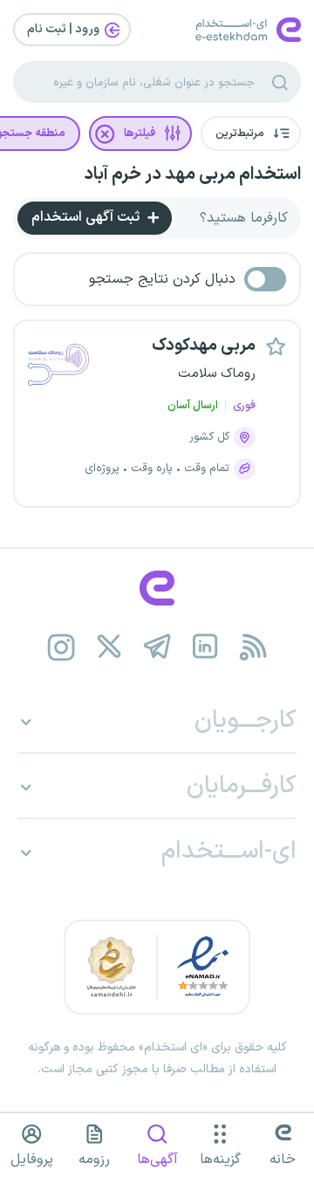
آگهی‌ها (157, 1159)
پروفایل (31, 1159)
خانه (283, 1159)
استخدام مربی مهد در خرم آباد (192, 174)
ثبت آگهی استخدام (87, 217)
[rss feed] (253, 647)
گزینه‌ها (220, 1159)
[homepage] (157, 588)
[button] (251, 133)
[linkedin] (205, 647)
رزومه (94, 1159)
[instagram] (61, 647)
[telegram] (157, 647)
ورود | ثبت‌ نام (64, 29)
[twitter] (109, 647)
